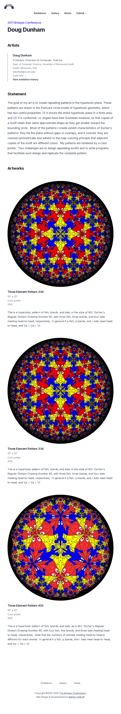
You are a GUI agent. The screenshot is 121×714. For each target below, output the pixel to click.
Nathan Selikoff (76, 697)
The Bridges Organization (72, 693)
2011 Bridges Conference (24, 22)
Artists (67, 13)
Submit (81, 13)
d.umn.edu (19, 75)
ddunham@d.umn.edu (24, 71)
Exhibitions (40, 13)
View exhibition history (25, 79)
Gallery (55, 13)
